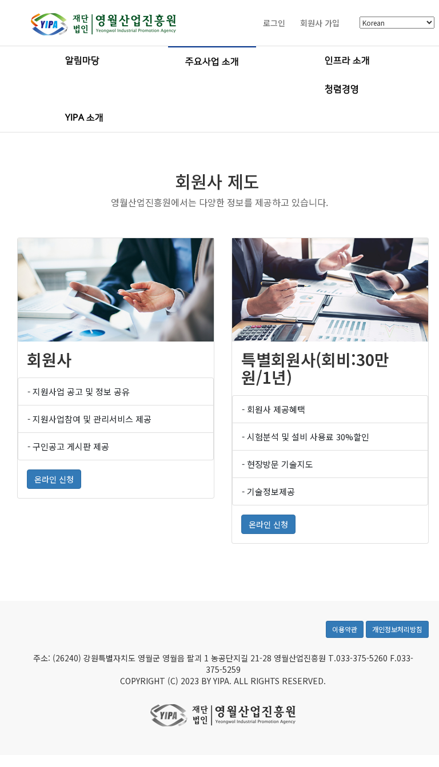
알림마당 (82, 60)
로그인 (274, 23)
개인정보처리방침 (397, 629)
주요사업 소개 (212, 62)
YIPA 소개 (84, 118)
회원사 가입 (320, 23)
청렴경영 (342, 89)
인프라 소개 (347, 60)
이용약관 (344, 629)
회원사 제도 (217, 181)
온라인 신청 (54, 479)
